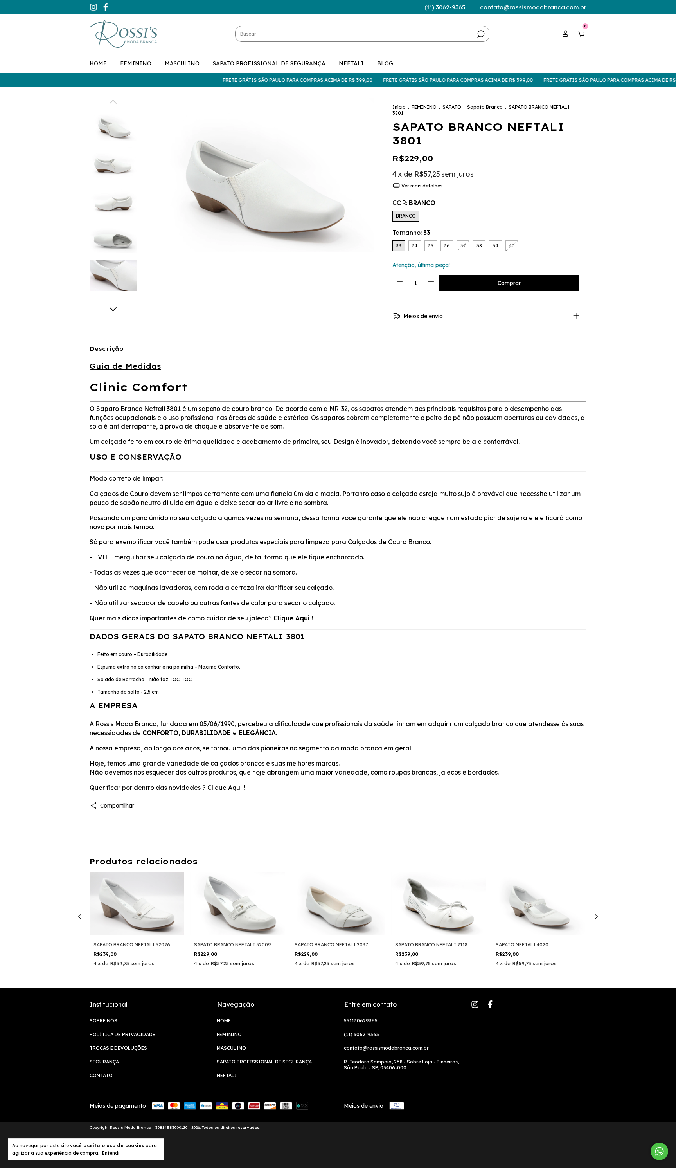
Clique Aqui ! (293, 618)
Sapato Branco (485, 107)
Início (399, 107)
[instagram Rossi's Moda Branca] (94, 8)
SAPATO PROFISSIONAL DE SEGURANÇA (269, 63)
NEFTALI (351, 63)
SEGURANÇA (104, 1062)
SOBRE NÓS (103, 1021)
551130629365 (361, 1021)
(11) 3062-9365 (361, 1034)
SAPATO (451, 107)
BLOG (385, 63)
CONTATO (101, 1075)
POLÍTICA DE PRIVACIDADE (122, 1034)
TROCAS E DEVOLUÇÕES (118, 1048)
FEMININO (135, 63)
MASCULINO (182, 63)
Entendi (110, 1153)
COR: (413, 203)
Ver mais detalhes (421, 186)
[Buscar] (480, 34)
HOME (98, 63)
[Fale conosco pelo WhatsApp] (659, 1151)
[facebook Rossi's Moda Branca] (106, 8)
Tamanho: (411, 232)
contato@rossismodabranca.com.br (386, 1048)
